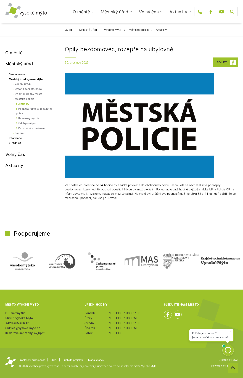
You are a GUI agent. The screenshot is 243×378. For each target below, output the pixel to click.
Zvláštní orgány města (28, 93)
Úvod (68, 30)
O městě (81, 11)
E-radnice (15, 142)
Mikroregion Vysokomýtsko (22, 261)
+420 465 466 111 (199, 11)
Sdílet (222, 62)
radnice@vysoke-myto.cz (22, 328)
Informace (15, 138)
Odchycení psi (27, 123)
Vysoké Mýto (113, 30)
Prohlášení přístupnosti (32, 359)
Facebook (210, 11)
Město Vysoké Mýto (26, 10)
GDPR (54, 359)
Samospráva (17, 74)
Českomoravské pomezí (102, 261)
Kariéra (19, 133)
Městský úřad (114, 11)
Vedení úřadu (23, 83)
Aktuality (178, 11)
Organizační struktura (28, 88)
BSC (235, 359)
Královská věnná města (62, 261)
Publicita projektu (73, 359)
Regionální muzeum (220, 261)
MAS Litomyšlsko (141, 261)
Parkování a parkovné (32, 128)
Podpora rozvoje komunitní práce (34, 111)
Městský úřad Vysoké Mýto (26, 79)
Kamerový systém (29, 118)
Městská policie (139, 30)
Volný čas (149, 11)
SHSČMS (181, 261)
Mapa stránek (96, 359)
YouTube (221, 11)
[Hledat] (232, 11)
